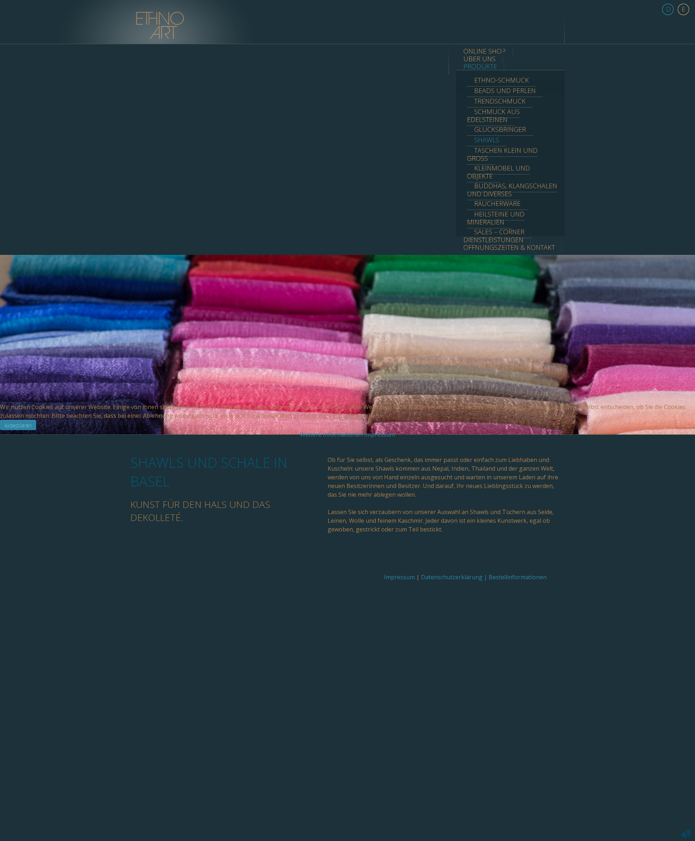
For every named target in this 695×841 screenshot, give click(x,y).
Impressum (379, 434)
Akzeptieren (18, 424)
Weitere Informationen (331, 434)
